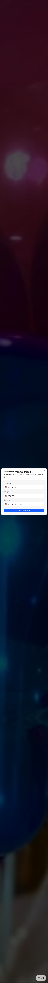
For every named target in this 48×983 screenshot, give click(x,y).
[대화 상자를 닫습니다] (45, 470)
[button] (24, 487)
